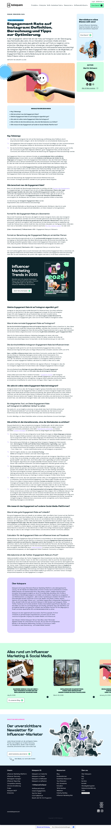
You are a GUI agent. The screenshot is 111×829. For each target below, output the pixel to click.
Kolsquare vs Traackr (38, 776)
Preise (9, 788)
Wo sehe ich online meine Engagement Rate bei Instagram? (30, 119)
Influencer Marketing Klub (65, 795)
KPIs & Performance (15, 20)
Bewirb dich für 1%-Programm (41, 798)
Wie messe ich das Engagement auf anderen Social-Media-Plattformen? (34, 125)
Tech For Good (36, 793)
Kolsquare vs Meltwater (39, 779)
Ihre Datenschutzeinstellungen (61, 827)
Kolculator (60, 786)
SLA (82, 779)
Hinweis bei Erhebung (43, 827)
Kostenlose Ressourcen (64, 779)
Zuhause (9, 14)
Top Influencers (61, 781)
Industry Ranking (62, 793)
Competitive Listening (14, 783)
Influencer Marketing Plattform (17, 774)
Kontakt (83, 783)
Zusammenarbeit (36, 547)
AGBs (83, 790)
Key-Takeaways (16, 111)
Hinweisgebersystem (88, 786)
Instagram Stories (46, 375)
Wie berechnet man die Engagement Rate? (25, 114)
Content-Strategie (19, 430)
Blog (23, 14)
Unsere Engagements (38, 791)
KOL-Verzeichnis (62, 783)
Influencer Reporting (13, 781)
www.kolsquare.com (13, 812)
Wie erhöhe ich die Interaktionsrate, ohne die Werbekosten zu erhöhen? (34, 122)
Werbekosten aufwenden (45, 429)
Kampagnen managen (14, 779)
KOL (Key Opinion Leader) (53, 226)
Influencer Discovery (13, 776)
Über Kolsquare (86, 774)
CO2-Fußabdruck (37, 796)
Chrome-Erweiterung (14, 786)
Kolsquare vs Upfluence (39, 781)
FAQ (82, 776)
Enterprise (10, 793)
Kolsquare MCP (12, 791)
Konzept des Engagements (61, 188)
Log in (93, 1)
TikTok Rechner (61, 788)
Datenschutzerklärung (88, 788)
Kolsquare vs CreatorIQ (39, 774)
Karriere (84, 781)
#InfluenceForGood (38, 788)
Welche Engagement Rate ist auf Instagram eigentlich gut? (30, 116)
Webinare (60, 791)
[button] (100, 1)
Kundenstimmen (62, 776)
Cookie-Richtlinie (85, 792)
